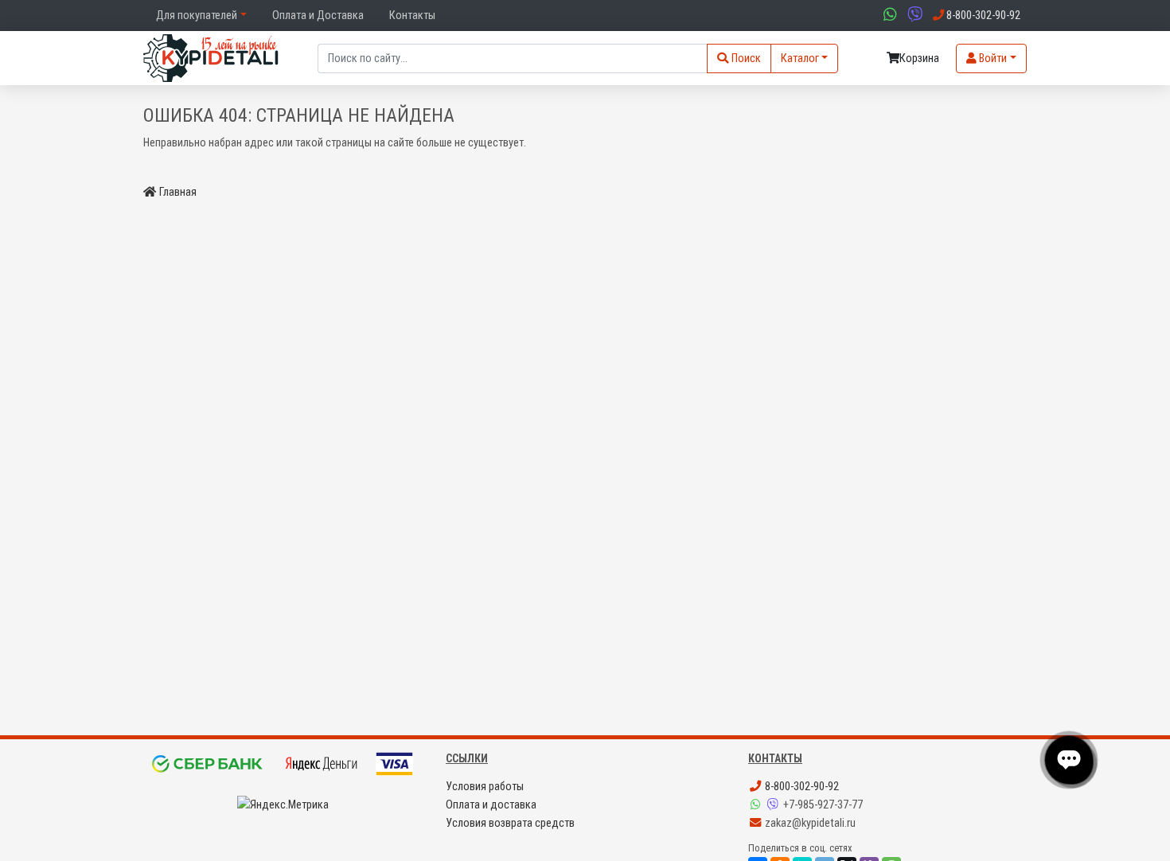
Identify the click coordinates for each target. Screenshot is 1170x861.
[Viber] (774, 805)
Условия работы (485, 786)
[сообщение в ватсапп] (888, 15)
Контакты (412, 15)
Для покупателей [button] (196, 15)
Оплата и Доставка (318, 15)
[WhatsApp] (757, 805)
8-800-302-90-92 (800, 786)
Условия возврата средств (510, 823)
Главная (178, 192)
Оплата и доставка (491, 805)
